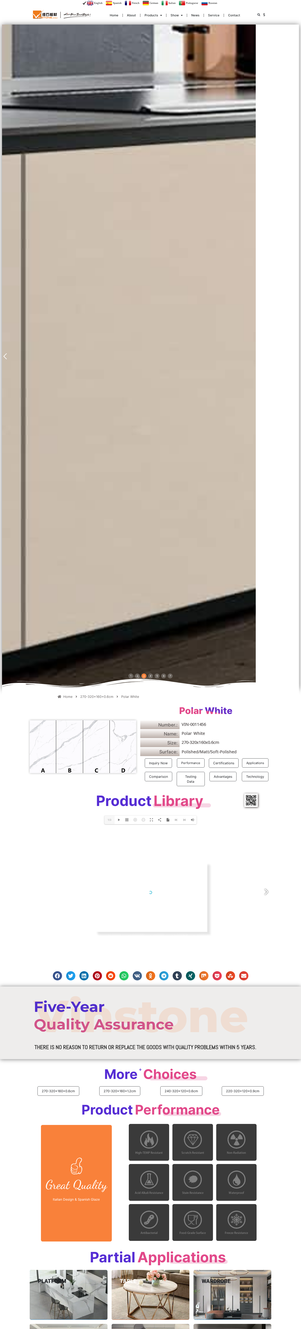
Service (214, 15)
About (131, 15)
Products (151, 15)
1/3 (109, 819)
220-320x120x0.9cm (242, 1091)
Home (114, 15)
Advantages (223, 777)
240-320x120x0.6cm (181, 1091)
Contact (234, 15)
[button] (258, 14)
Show (175, 15)
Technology (255, 777)
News (195, 15)
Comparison (158, 777)
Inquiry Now (158, 763)
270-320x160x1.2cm (120, 1091)
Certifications (223, 763)
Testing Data (190, 779)
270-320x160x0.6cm (58, 1091)
